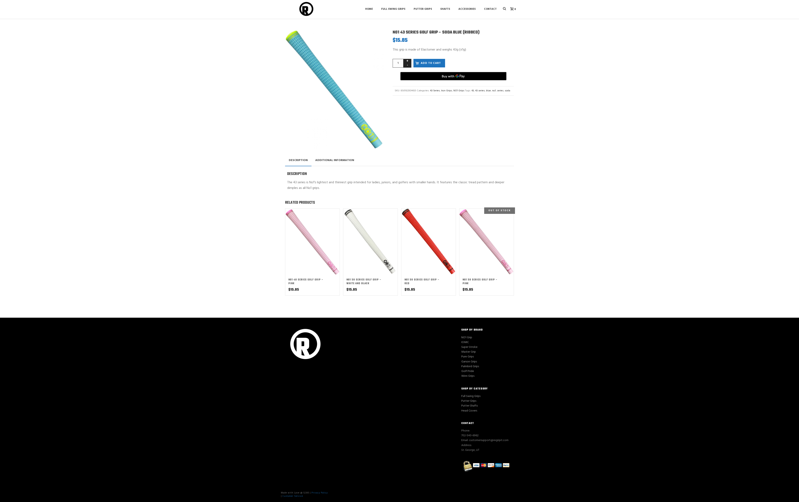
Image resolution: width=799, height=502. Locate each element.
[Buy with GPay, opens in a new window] (453, 76)
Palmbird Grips (470, 366)
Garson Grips (469, 361)
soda (507, 91)
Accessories (467, 9)
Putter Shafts (469, 405)
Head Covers (469, 410)
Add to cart (431, 63)
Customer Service (293, 496)
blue (488, 91)
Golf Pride (467, 371)
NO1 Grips (458, 91)
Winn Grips (467, 376)
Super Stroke (469, 347)
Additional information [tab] (334, 160)
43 (472, 91)
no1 (494, 91)
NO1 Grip (466, 337)
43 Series (435, 91)
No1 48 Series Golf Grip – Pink (305, 282)
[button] (375, 37)
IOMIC (465, 342)
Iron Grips (446, 91)
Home (369, 9)
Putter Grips (423, 9)
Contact (490, 9)
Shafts (445, 9)
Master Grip (468, 352)
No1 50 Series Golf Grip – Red (421, 282)
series (500, 91)
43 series (480, 91)
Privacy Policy (319, 493)
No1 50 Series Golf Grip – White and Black (363, 282)
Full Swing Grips (393, 9)
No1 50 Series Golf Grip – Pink (480, 282)
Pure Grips (467, 356)
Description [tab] (298, 160)
